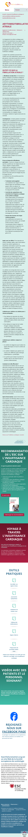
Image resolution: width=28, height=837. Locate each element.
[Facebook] (14, 717)
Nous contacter (5, 804)
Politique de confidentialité (8, 809)
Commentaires (5, 805)
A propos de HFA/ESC (21, 809)
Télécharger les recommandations (14, 515)
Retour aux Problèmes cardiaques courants (13, 435)
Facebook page (14, 732)
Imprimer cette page (7, 33)
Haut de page (24, 835)
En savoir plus (6, 495)
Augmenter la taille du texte (9, 30)
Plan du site (14, 804)
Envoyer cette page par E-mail (9, 34)
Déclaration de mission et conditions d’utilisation (12, 808)
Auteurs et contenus (6, 811)
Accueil (4, 14)
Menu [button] (7, 10)
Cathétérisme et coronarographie (18, 441)
